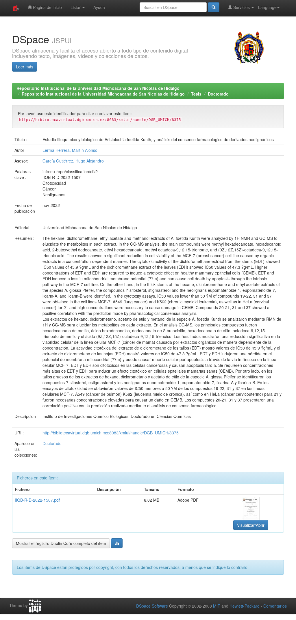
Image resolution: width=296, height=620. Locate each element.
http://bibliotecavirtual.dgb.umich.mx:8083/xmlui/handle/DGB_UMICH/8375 (110, 433)
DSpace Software (152, 606)
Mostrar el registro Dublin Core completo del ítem (61, 543)
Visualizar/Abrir (250, 525)
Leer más (24, 67)
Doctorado (218, 94)
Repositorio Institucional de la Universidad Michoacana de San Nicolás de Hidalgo (98, 88)
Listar (76, 7)
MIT (216, 606)
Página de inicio (47, 7)
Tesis (196, 94)
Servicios (241, 7)
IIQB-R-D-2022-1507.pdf (37, 500)
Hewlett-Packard (245, 606)
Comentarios (275, 606)
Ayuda (99, 7)
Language (267, 7)
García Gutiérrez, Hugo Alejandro (73, 161)
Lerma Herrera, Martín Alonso (69, 150)
